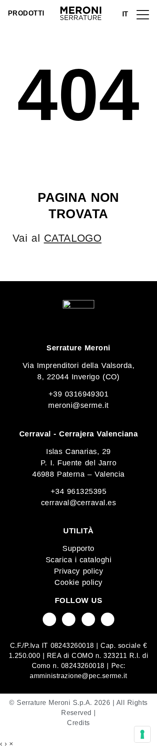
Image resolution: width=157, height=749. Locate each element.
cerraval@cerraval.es (78, 502)
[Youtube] (68, 619)
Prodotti (26, 13)
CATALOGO (73, 238)
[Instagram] (88, 619)
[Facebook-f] (49, 619)
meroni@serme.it (78, 405)
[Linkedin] (107, 619)
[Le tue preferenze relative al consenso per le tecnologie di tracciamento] (142, 734)
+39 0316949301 (79, 394)
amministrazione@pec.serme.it (78, 675)
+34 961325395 (78, 491)
